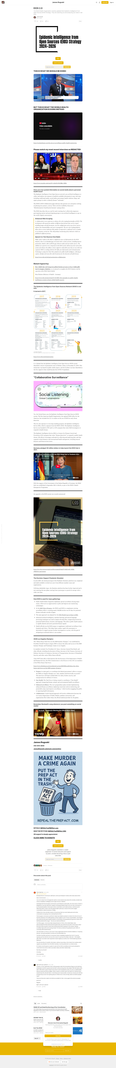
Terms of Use (64, 1039)
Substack (51, 1065)
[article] (58, 1010)
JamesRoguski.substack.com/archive (47, 749)
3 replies (40, 960)
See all (36, 1038)
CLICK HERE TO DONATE (44, 838)
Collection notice (67, 1058)
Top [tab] (35, 1003)
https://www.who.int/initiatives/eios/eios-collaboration (50, 257)
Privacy (57, 1058)
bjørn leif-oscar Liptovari (42, 964)
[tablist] (39, 880)
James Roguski (40, 16)
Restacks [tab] (42, 879)
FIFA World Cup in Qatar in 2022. (68, 615)
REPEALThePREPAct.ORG (57, 831)
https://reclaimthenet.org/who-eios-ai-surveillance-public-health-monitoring (55, 143)
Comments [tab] (36, 879)
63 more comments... (38, 996)
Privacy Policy (68, 1040)
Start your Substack (54, 1061)
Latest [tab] (38, 1003)
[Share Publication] (99, 2)
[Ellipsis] (82, 892)
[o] (58, 87)
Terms (61, 1058)
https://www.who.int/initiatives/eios (43, 357)
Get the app (64, 1061)
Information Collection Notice (58, 1040)
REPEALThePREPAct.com (49, 828)
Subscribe (104, 2)
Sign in (112, 2)
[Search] (96, 2)
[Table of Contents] (1, 534)
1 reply (39, 990)
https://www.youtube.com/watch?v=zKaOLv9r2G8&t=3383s (50, 183)
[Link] (32, 71)
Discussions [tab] (43, 1003)
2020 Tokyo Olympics (46, 608)
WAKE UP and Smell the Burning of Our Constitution (49, 1007)
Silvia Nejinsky (40, 892)
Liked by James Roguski (42, 893)
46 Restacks (50, 865)
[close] (71, 1017)
